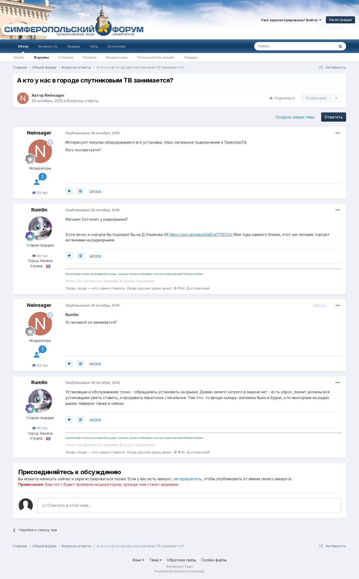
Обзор (23, 46)
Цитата (95, 191)
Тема (154, 560)
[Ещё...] (337, 133)
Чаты (94, 46)
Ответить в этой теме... (68, 505)
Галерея (89, 57)
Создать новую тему (295, 117)
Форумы (41, 57)
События (65, 57)
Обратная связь (181, 560)
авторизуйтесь (188, 479)
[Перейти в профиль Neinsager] (23, 98)
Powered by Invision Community (179, 571)
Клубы (19, 57)
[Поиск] (340, 46)
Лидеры (190, 57)
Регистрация (340, 20)
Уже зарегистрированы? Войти (290, 20)
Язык (137, 560)
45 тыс (42, 256)
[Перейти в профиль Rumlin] (40, 228)
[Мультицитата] (69, 191)
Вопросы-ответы (82, 101)
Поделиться (283, 98)
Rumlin (39, 210)
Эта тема (320, 46)
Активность (47, 46)
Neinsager (54, 95)
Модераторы (116, 57)
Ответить (334, 117)
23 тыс (42, 192)
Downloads (116, 46)
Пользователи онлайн (156, 57)
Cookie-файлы (214, 560)
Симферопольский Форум (72, 19)
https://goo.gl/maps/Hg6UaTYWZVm (201, 234)
